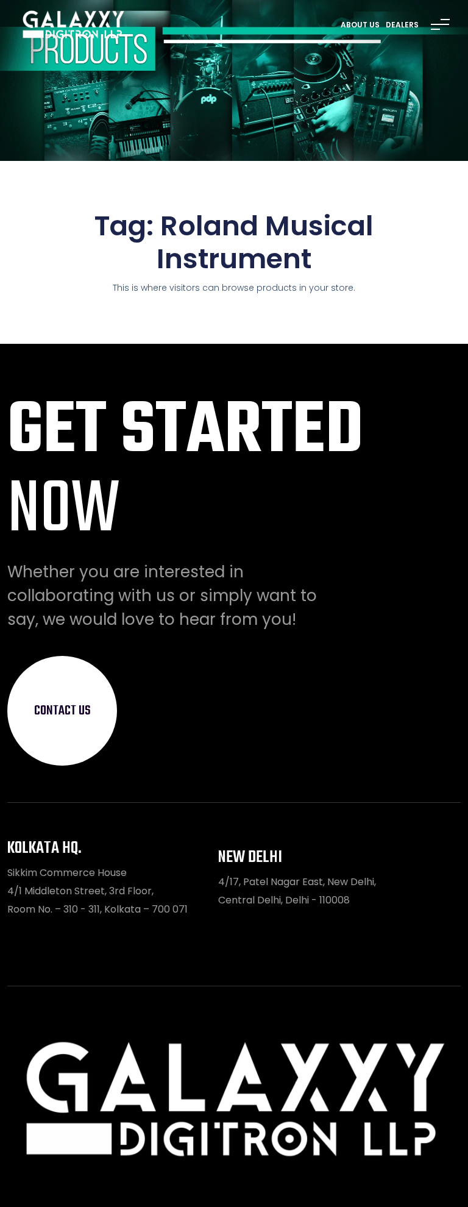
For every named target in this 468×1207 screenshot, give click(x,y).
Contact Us (62, 710)
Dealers (402, 25)
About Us (360, 25)
